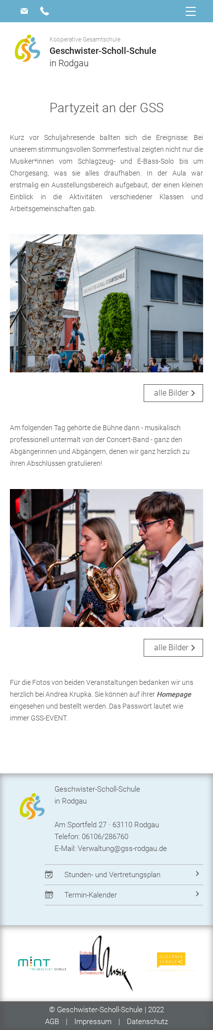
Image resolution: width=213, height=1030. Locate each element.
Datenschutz (147, 1021)
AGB (53, 1021)
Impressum (92, 1021)
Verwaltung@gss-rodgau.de (122, 848)
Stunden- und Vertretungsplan (112, 874)
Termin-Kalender (90, 895)
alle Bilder (171, 393)
